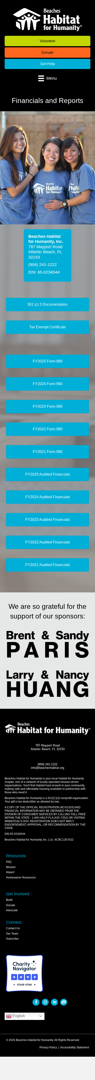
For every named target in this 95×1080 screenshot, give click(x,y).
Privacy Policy (48, 1047)
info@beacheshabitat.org (47, 767)
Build (9, 900)
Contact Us (13, 928)
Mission (11, 867)
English (18, 1016)
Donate (10, 905)
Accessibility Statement (74, 1047)
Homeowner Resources (21, 877)
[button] (47, 41)
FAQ (8, 861)
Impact (10, 872)
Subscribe (12, 938)
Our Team (12, 933)
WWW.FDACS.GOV (17, 821)
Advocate (12, 910)
